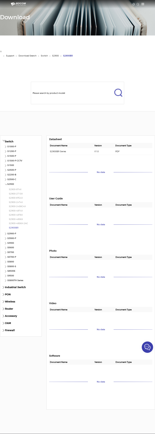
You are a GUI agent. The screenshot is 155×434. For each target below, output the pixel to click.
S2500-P (11, 170)
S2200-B (11, 175)
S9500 (10, 276)
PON (8, 294)
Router (9, 309)
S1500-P (11, 156)
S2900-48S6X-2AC (18, 223)
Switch (44, 56)
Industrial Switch (15, 287)
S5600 (10, 248)
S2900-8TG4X (16, 198)
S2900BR (68, 56)
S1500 (10, 165)
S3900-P (11, 238)
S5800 (10, 262)
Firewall (10, 330)
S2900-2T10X (16, 194)
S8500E (11, 271)
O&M (8, 323)
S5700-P (11, 257)
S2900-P (11, 234)
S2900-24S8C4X (17, 206)
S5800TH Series (15, 280)
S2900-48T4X (16, 211)
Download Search (27, 56)
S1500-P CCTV (14, 161)
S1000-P (11, 147)
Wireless (10, 302)
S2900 (55, 56)
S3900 (10, 243)
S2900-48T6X (16, 215)
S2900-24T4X (16, 202)
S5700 (10, 252)
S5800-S (11, 266)
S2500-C (11, 179)
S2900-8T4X (15, 189)
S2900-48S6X (16, 219)
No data (101, 172)
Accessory (11, 316)
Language (134, 4)
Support (10, 56)
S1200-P (11, 151)
